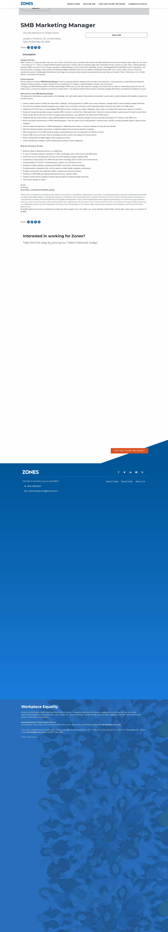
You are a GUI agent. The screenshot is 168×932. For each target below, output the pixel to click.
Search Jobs (73, 4)
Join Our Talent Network (112, 4)
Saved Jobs (127, 481)
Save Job (116, 35)
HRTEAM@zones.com (111, 725)
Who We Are (89, 4)
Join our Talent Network (129, 451)
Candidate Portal (137, 4)
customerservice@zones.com (43, 491)
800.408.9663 (34, 486)
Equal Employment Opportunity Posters (38, 722)
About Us (140, 481)
